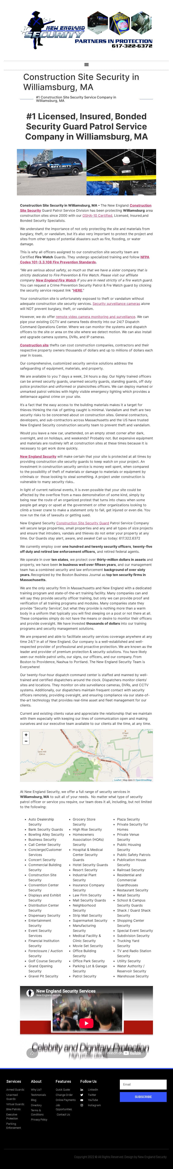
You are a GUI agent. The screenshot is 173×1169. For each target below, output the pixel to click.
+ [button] (26, 734)
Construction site (34, 345)
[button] (86, 64)
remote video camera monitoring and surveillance (95, 317)
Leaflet (117, 780)
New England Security (38, 456)
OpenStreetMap (143, 780)
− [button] (26, 741)
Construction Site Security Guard (82, 523)
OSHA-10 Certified (97, 215)
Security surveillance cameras (116, 303)
